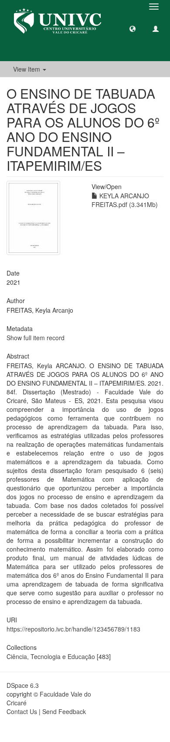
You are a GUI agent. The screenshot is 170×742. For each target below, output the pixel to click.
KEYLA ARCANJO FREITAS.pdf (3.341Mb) (125, 200)
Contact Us (22, 711)
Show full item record (36, 337)
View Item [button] (27, 69)
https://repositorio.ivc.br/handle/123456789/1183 (73, 629)
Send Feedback (64, 711)
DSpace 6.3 (23, 685)
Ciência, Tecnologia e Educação (51, 656)
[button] (132, 28)
